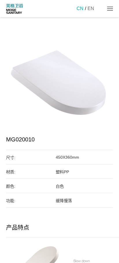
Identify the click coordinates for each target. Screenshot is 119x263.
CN (80, 8)
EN (91, 8)
